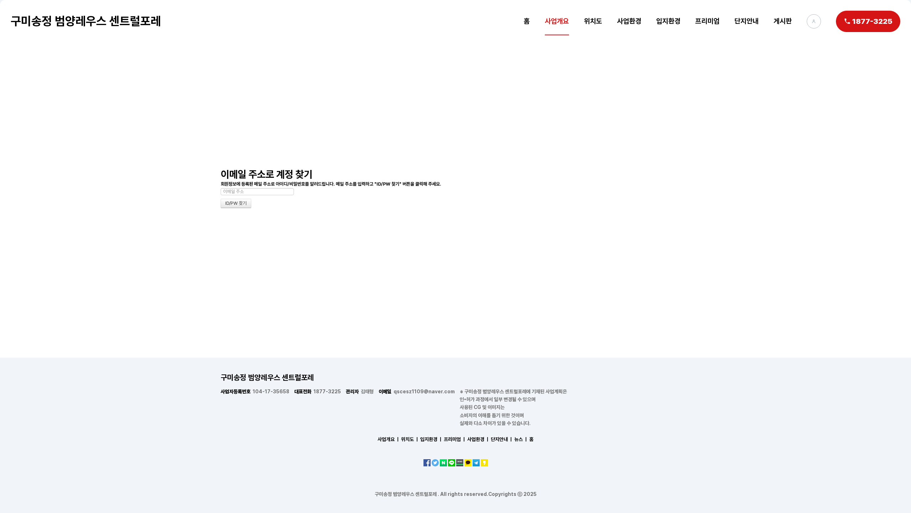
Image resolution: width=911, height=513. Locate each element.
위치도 (593, 21)
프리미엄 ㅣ (455, 439)
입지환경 (668, 21)
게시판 (783, 21)
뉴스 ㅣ (521, 439)
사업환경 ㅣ (478, 439)
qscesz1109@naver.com (417, 391)
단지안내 (746, 21)
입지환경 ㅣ (431, 439)
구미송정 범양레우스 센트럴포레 (86, 21)
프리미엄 (707, 21)
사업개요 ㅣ (389, 439)
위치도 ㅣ (410, 439)
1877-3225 (317, 391)
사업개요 (557, 21)
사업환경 (629, 21)
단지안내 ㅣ (502, 439)
